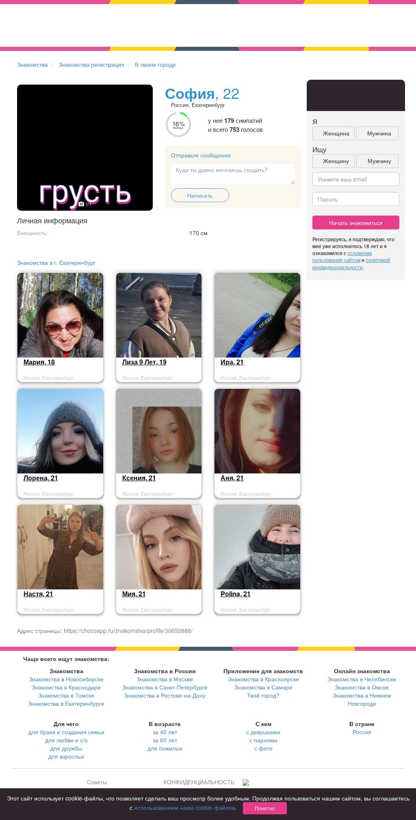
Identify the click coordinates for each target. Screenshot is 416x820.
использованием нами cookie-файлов (184, 807)
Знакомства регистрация (91, 64)
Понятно (265, 808)
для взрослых (66, 756)
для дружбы (66, 748)
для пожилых (164, 748)
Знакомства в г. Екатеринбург (56, 262)
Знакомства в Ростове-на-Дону (165, 695)
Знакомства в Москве (164, 679)
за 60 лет (165, 740)
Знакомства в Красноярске (263, 679)
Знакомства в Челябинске (361, 679)
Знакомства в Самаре (263, 687)
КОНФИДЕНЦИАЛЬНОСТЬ (199, 782)
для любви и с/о (66, 740)
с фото (263, 748)
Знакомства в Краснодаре (66, 687)
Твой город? (263, 695)
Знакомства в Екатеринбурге (66, 703)
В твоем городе (155, 64)
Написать (199, 195)
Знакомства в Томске (66, 695)
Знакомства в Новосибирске (66, 679)
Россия (362, 732)
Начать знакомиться (356, 222)
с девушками (263, 732)
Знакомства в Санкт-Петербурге (165, 687)
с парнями (263, 740)
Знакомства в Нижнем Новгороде (362, 699)
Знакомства (32, 64)
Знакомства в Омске (362, 687)
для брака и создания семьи (66, 732)
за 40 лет (165, 732)
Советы (97, 782)
